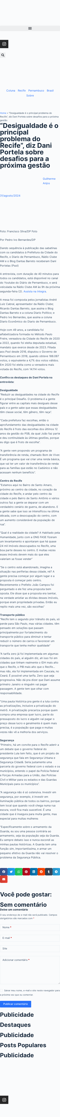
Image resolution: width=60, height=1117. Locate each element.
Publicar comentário (15, 1003)
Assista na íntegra (35, 291)
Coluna (10, 90)
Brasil (50, 90)
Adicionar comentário (16, 959)
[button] (30, 28)
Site (4, 948)
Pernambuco (36, 90)
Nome (6, 927)
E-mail (7, 937)
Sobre (30, 95)
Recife (22, 90)
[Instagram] (4, 44)
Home (3, 113)
